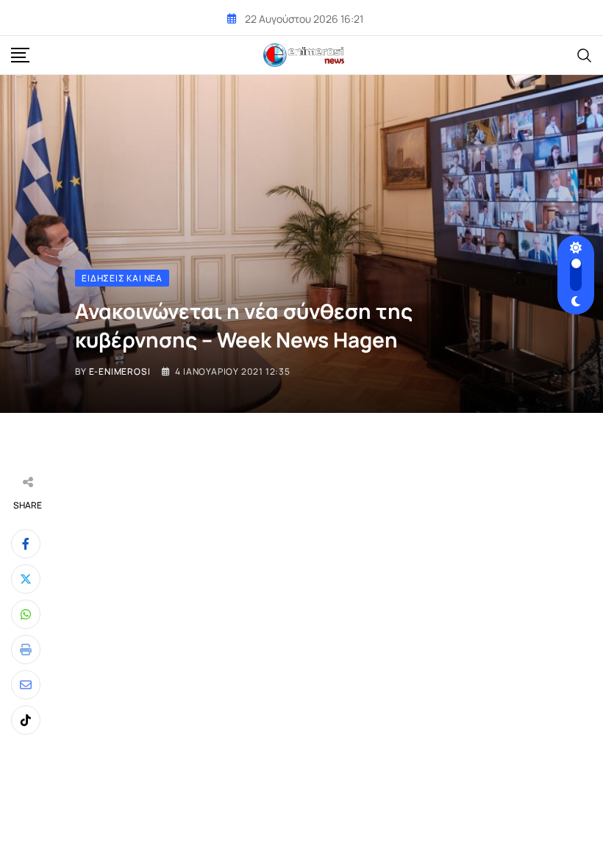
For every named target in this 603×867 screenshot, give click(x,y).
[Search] (584, 54)
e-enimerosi (120, 371)
